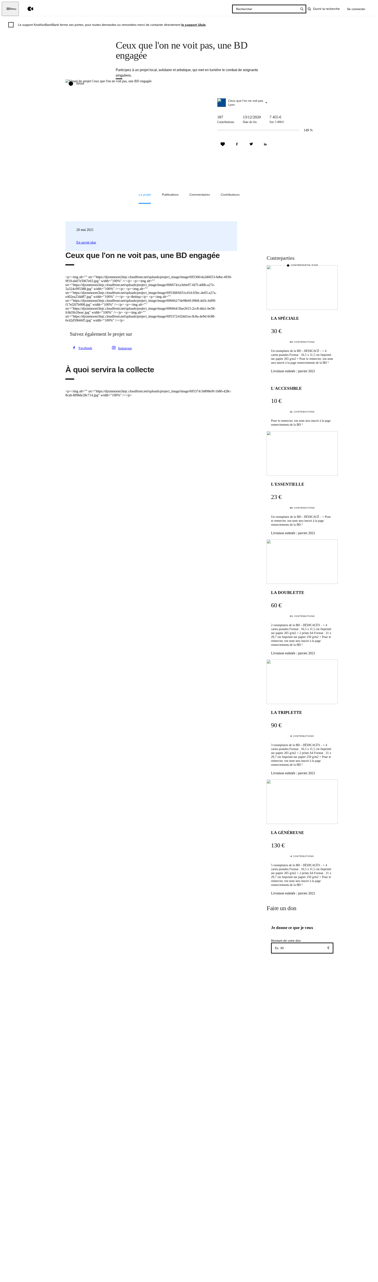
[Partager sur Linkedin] (265, 144)
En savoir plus (86, 242)
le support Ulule (193, 24)
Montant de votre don (286, 940)
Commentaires (199, 194)
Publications (170, 194)
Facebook (85, 348)
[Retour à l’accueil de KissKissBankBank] (27, 9)
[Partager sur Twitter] (251, 144)
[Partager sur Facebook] (236, 144)
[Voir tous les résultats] (301, 8)
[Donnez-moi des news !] (222, 144)
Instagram (125, 348)
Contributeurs (230, 194)
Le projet (145, 194)
